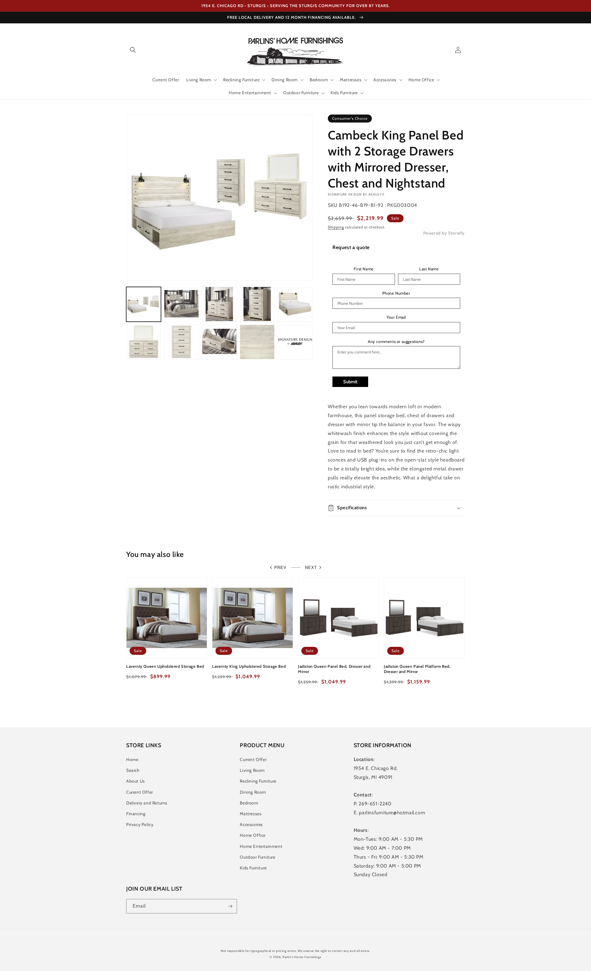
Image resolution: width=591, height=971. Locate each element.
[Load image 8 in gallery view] (219, 341)
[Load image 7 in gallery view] (181, 341)
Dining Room (253, 792)
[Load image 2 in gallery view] (181, 304)
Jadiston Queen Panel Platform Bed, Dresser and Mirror (417, 669)
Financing (135, 813)
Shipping (336, 227)
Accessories (251, 824)
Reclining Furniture (258, 781)
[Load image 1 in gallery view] (143, 304)
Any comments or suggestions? (396, 341)
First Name (364, 269)
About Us (135, 781)
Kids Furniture (253, 868)
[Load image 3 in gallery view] (219, 304)
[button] (133, 50)
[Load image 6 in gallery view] (143, 341)
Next (311, 567)
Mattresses (250, 813)
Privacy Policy (139, 824)
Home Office (253, 835)
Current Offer (139, 792)
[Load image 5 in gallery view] (295, 304)
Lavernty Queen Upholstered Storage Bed (165, 666)
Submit (350, 382)
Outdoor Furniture (257, 857)
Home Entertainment (261, 846)
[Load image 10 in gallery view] (295, 341)
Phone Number (396, 293)
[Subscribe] (230, 906)
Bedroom (249, 803)
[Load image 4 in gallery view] (257, 304)
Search (133, 770)
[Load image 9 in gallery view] (257, 341)
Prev (280, 567)
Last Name (429, 269)
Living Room (252, 770)
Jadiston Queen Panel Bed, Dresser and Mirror (334, 669)
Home (132, 759)
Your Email (396, 317)
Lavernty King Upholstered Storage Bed (249, 666)
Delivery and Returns (146, 803)
